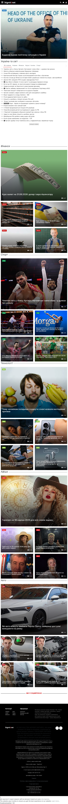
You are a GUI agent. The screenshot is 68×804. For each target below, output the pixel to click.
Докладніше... (45, 799)
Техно (13, 713)
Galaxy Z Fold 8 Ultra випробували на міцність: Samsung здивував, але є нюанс (49, 438)
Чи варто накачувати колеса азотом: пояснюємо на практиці (15, 655)
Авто (13, 711)
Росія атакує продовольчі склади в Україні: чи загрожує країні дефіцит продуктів (15, 221)
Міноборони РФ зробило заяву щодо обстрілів (19, 116)
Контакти (22, 711)
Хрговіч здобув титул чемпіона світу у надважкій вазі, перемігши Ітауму (29, 120)
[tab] (7, 65)
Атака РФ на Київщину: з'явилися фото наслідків (20, 73)
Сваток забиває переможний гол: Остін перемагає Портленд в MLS (27, 88)
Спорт (6, 713)
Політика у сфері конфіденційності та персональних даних (34, 781)
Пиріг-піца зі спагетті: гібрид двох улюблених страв (27, 55)
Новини (7, 711)
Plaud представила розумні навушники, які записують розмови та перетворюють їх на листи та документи (50, 463)
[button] (3, 32)
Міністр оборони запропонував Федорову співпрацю (21, 71)
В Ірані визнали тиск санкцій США (15, 105)
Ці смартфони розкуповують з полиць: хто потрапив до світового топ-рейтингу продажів (16, 464)
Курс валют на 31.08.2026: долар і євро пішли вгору (27, 194)
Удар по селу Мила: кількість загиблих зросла (19, 114)
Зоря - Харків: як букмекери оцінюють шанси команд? (24, 103)
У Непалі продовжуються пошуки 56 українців (19, 108)
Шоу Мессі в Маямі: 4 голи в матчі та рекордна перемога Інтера (26, 82)
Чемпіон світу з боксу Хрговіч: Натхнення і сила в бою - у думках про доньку (29, 69)
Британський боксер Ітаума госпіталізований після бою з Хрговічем (26, 75)
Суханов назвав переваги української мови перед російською (50, 547)
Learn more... (56, 801)
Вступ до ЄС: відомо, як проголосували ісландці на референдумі (25, 84)
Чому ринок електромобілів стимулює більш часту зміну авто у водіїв (16, 682)
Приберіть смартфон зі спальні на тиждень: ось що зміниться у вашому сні (16, 438)
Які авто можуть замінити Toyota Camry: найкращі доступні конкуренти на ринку (31, 627)
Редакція (34, 778)
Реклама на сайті (24, 713)
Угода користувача (34, 783)
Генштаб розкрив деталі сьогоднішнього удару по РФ (21, 110)
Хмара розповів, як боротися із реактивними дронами (22, 86)
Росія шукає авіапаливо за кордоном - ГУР (18, 118)
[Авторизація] (66, 2)
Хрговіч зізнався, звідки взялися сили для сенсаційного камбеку (25, 93)
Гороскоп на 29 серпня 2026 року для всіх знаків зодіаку (16, 547)
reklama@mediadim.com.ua (34, 791)
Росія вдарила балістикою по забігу (15, 97)
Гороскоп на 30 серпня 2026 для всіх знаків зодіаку (27, 520)
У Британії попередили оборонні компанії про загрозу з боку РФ (25, 112)
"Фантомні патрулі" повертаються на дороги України (21, 90)
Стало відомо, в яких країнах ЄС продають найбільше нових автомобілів (51, 682)
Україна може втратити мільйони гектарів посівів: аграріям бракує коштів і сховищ (17, 247)
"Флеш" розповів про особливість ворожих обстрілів (21, 101)
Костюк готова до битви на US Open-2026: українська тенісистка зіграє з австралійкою (33, 77)
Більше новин (34, 124)
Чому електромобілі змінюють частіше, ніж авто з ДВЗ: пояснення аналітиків (51, 655)
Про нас (22, 714)
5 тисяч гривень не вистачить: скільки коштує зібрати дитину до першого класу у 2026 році (50, 247)
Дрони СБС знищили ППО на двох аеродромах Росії (21, 80)
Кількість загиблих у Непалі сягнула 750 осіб (18, 99)
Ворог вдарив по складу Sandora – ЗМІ (16, 95)
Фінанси (7, 714)
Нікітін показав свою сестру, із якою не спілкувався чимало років (16, 573)
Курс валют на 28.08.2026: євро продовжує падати (48, 221)
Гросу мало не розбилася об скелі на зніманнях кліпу (50, 573)
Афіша (14, 714)
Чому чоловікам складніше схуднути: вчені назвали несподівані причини (33, 410)
